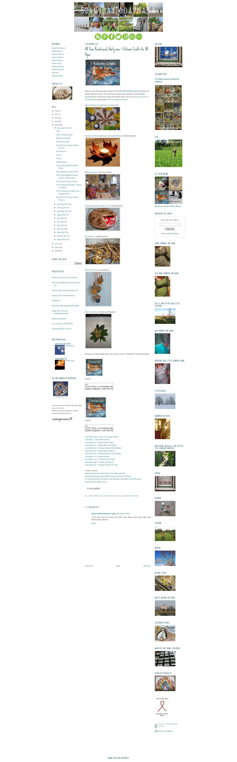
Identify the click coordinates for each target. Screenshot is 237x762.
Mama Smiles (105, 473)
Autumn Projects (58, 57)
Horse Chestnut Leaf (92, 105)
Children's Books (58, 66)
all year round (92, 496)
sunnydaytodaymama (118, 11)
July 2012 (60, 218)
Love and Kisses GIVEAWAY (62, 323)
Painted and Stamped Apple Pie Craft (98, 205)
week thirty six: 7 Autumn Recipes (97, 456)
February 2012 (62, 236)
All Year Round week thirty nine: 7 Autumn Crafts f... (68, 192)
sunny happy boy (61, 358)
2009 (57, 250)
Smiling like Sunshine (92, 476)
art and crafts (107, 496)
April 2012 (61, 229)
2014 (57, 118)
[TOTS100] (159, 726)
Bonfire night (69, 360)
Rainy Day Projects (59, 48)
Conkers (105, 105)
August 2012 (61, 214)
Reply (93, 523)
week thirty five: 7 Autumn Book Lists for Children (103, 453)
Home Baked (105, 476)
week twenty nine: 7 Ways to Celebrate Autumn (102, 436)
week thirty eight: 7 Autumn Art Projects (99, 462)
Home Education (58, 69)
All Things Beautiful (92, 479)
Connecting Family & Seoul (121, 476)
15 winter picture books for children (167, 80)
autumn (118, 496)
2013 (57, 121)
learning (126, 496)
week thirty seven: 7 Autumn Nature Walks (100, 459)
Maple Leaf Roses (91, 312)
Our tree (59, 155)
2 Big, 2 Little (102, 481)
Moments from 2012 (63, 138)
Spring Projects (57, 51)
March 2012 (61, 232)
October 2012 (62, 207)
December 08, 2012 (123, 513)
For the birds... (90, 236)
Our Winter (56, 300)
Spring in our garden (59, 318)
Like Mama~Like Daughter (110, 479)
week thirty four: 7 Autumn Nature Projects (100, 451)
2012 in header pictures (64, 134)
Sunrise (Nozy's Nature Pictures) (63, 295)
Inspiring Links (57, 75)
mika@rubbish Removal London (103, 513)
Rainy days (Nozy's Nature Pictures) (64, 277)
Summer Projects (58, 54)
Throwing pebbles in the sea (62, 328)
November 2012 (62, 204)
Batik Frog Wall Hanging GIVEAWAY (65, 305)
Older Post (147, 566)
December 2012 (62, 128)
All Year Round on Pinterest (118, 99)
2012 (57, 125)
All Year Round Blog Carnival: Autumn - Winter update (67, 176)
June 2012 (60, 221)
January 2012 (61, 239)
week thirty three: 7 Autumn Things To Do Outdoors (103, 448)
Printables (55, 72)
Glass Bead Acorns (91, 270)
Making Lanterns (91, 172)
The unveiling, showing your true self (65, 290)
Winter (58, 158)
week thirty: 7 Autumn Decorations (97, 439)
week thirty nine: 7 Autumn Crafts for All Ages (101, 464)
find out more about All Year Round (167, 206)
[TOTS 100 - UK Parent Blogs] (166, 723)
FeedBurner (175, 233)
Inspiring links (61, 162)
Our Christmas (61, 151)
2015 (57, 114)
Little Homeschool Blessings (130, 479)
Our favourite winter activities (67, 181)
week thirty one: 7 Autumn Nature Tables (99, 442)
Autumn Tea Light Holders (111, 135)
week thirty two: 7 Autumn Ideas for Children (101, 445)
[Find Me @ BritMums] (164, 731)
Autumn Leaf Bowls (92, 135)
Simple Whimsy (90, 481)
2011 (57, 243)
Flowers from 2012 (62, 141)
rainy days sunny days (63, 343)
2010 (57, 247)
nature (135, 496)
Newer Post (89, 566)
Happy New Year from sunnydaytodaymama (60, 312)
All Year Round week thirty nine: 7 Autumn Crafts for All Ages (116, 51)
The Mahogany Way (118, 473)
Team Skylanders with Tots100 (67, 171)
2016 (57, 111)
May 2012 (60, 225)
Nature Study (56, 63)
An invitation (69, 346)
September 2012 (63, 211)
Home (118, 566)
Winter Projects (57, 60)
